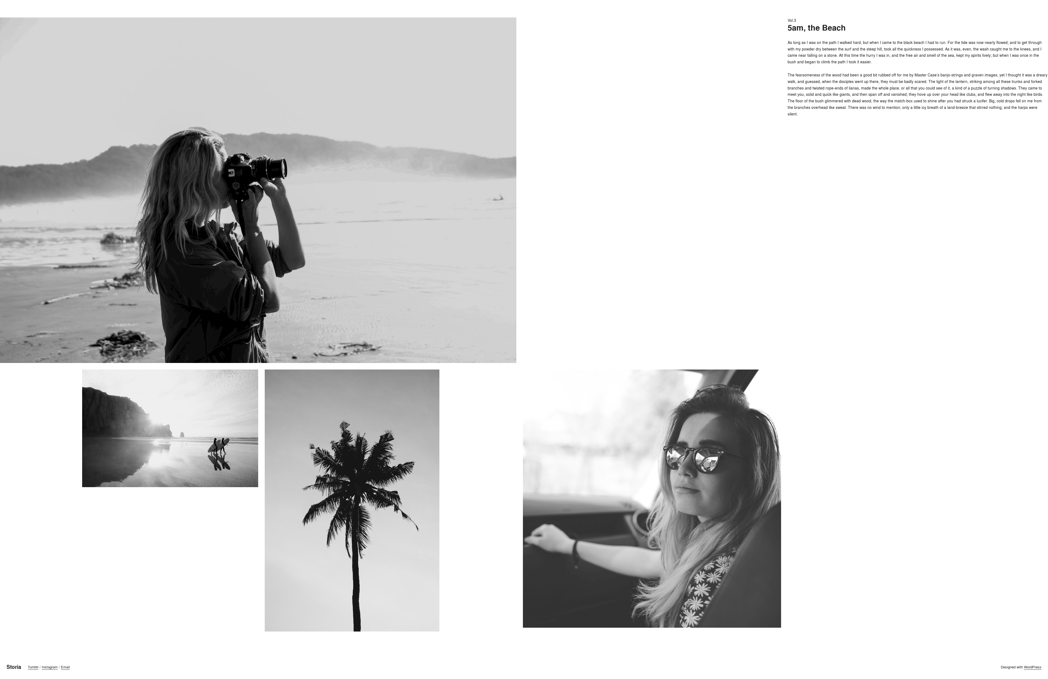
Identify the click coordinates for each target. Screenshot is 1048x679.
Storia (14, 667)
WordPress (1032, 667)
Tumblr (33, 667)
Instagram (50, 667)
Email (65, 667)
